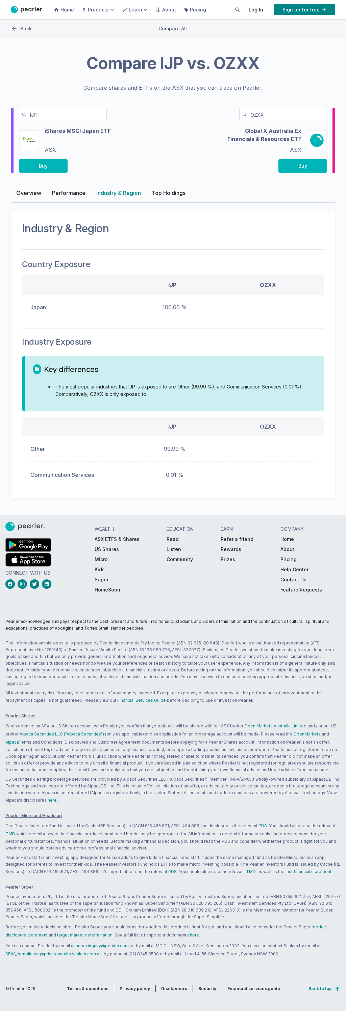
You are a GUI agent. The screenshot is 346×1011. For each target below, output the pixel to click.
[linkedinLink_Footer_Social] (48, 584)
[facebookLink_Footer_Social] (11, 584)
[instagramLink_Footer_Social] (24, 584)
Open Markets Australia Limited (275, 725)
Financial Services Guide (141, 700)
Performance (68, 193)
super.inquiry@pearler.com (102, 945)
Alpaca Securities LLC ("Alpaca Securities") (62, 733)
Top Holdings (169, 193)
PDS (262, 825)
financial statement (312, 871)
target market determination (85, 934)
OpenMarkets (307, 733)
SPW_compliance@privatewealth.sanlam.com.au (53, 953)
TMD (10, 833)
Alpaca (12, 742)
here (52, 800)
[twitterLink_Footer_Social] (36, 584)
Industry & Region (118, 193)
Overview (28, 193)
